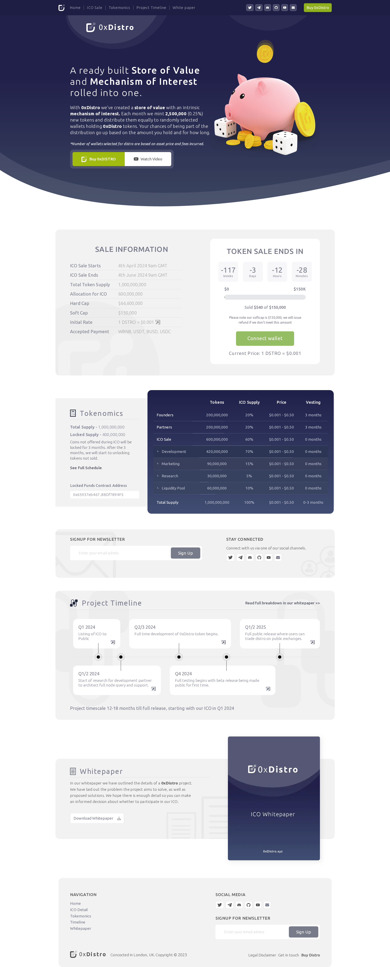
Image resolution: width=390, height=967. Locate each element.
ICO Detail (79, 909)
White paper (184, 7)
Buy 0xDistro (318, 7)
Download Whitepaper (93, 818)
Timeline (77, 922)
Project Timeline (151, 7)
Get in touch (288, 955)
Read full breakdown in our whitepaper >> (282, 603)
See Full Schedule (86, 468)
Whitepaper (80, 928)
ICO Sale (94, 7)
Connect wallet (265, 338)
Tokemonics (119, 7)
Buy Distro (310, 955)
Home (75, 7)
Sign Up (185, 552)
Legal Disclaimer (262, 955)
